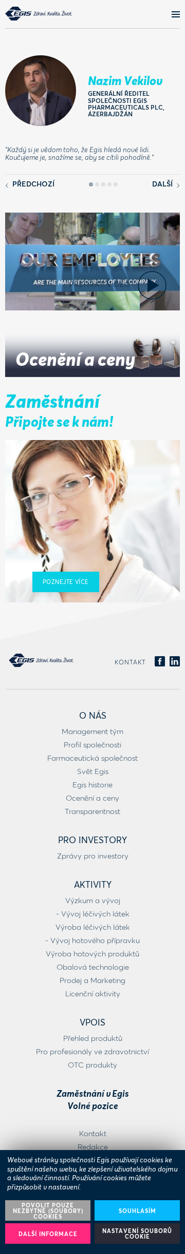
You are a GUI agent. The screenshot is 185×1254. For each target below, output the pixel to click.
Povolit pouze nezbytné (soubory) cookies (48, 1210)
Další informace (48, 1234)
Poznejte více (66, 582)
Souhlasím (137, 1211)
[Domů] (38, 13)
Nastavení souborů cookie (137, 1233)
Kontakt (130, 662)
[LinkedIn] (175, 661)
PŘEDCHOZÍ (32, 183)
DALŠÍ (163, 183)
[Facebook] (160, 661)
